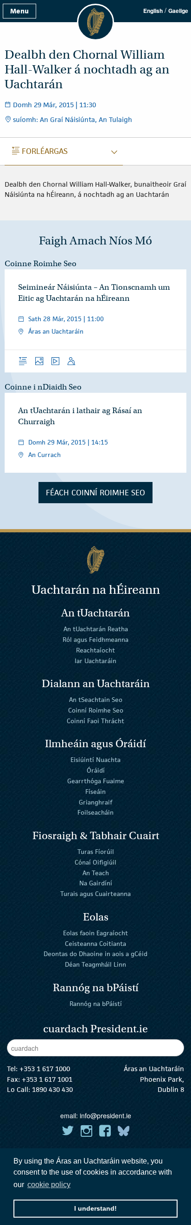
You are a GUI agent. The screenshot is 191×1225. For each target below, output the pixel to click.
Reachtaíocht (95, 650)
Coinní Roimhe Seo (95, 710)
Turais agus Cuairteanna (95, 894)
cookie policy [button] (48, 1184)
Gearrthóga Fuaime (95, 781)
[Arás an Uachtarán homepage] (95, 559)
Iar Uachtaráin (95, 660)
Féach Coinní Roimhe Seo (95, 493)
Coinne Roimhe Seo (40, 263)
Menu (19, 10)
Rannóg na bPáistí (96, 1004)
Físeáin (95, 791)
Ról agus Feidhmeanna (95, 639)
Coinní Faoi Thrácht (95, 721)
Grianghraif (95, 802)
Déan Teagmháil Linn (95, 964)
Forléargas (40, 151)
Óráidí (96, 770)
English (153, 10)
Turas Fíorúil (95, 851)
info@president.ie (105, 1115)
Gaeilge (178, 10)
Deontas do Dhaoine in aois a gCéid (95, 954)
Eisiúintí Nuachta (95, 760)
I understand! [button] (95, 1208)
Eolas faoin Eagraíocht (95, 933)
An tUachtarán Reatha (96, 629)
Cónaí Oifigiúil (95, 862)
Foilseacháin (95, 812)
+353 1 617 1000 (44, 1068)
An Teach (96, 872)
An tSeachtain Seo (95, 699)
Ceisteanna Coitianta (95, 943)
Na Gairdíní (95, 883)
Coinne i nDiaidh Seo (43, 387)
